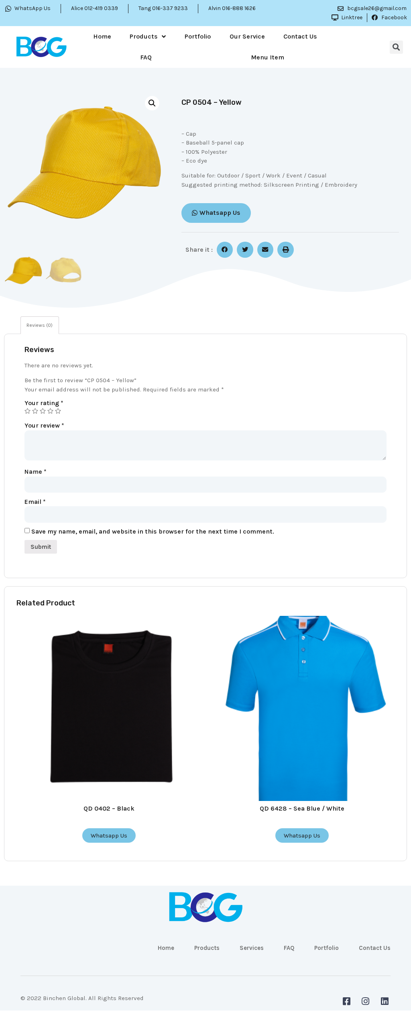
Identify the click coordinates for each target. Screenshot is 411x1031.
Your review (44, 425)
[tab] (39, 325)
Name (35, 471)
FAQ (146, 57)
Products (144, 36)
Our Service (247, 36)
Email (35, 501)
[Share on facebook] (225, 250)
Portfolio (198, 36)
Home (102, 36)
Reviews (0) (39, 325)
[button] (216, 213)
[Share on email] (265, 250)
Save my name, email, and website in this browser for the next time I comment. (152, 531)
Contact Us (300, 36)
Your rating (43, 403)
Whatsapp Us (109, 835)
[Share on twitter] (245, 250)
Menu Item (267, 57)
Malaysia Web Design (50, 1004)
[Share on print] (285, 250)
